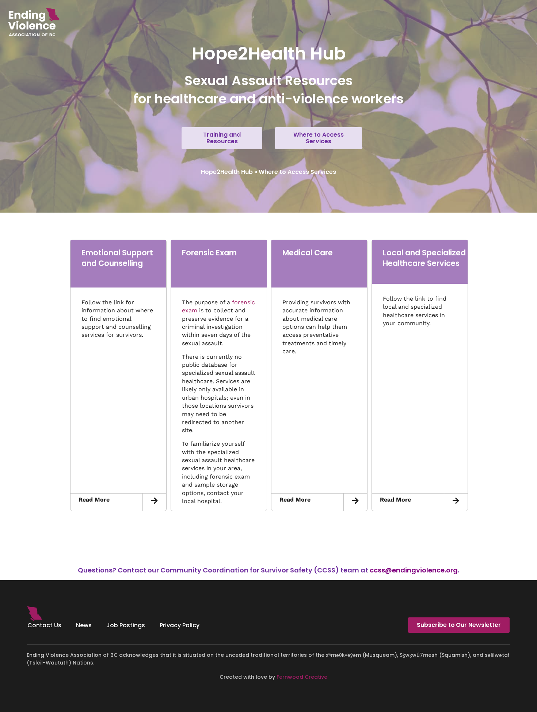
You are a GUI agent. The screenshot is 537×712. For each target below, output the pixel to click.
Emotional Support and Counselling (117, 258)
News (84, 625)
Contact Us (44, 625)
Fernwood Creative (302, 677)
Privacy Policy (179, 625)
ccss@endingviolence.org (414, 570)
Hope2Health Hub (227, 172)
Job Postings (125, 625)
